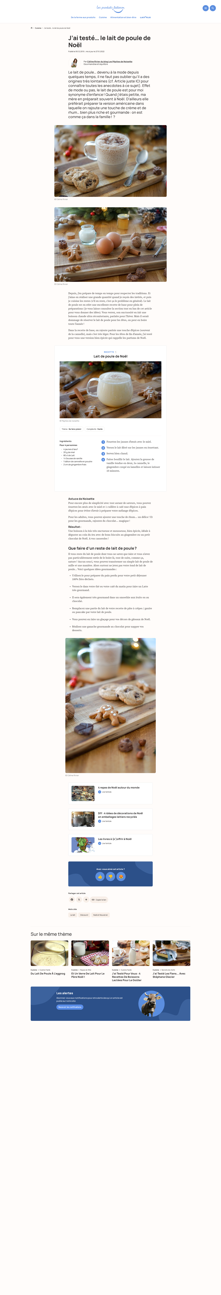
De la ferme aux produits (83, 17)
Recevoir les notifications (69, 1007)
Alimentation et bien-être (123, 17)
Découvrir (84, 915)
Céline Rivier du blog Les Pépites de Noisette (109, 61)
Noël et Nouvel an (100, 915)
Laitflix (145, 17)
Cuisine (103, 17)
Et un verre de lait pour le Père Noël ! (87, 975)
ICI (138, 81)
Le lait (72, 915)
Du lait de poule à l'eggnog (48, 973)
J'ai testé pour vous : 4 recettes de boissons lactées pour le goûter (126, 977)
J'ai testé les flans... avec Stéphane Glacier (169, 975)
